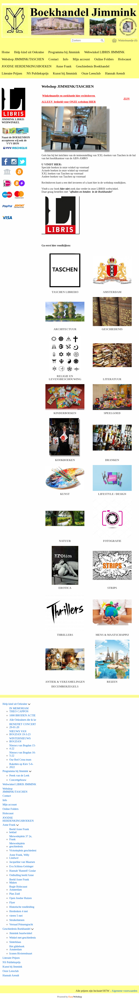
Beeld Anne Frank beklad (19, 831)
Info (65, 59)
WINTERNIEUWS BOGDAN (20, 740)
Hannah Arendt (115, 73)
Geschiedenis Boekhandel (92, 66)
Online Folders (104, 59)
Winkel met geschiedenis (22, 937)
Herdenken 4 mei (18, 911)
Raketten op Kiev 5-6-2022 (21, 765)
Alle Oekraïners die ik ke (22, 719)
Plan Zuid (14, 893)
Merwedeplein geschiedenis (17, 845)
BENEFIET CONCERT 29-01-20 (22, 726)
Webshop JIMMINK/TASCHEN (23, 59)
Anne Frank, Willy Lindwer (19, 856)
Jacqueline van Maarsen (22, 862)
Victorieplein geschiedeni (22, 850)
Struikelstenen (16, 920)
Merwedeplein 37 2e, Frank (20, 838)
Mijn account (81, 59)
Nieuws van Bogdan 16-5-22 (22, 754)
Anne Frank (64, 66)
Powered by (69, 996)
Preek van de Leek (19, 775)
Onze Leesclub (91, 73)
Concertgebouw (17, 779)
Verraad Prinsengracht (21, 924)
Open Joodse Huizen (20, 898)
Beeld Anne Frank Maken (19, 881)
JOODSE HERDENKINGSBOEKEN (27, 66)
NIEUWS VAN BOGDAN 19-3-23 (20, 733)
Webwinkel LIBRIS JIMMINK (104, 52)
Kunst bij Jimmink (65, 73)
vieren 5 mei (16, 915)
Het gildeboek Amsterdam (16, 948)
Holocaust (124, 59)
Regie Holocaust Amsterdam (18, 888)
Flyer (12, 902)
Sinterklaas (15, 942)
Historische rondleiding (21, 906)
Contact (53, 59)
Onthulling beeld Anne (21, 875)
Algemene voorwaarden (124, 990)
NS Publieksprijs (37, 73)
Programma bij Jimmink (64, 52)
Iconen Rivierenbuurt (20, 953)
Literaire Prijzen (12, 73)
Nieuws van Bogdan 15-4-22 (22, 747)
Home (6, 52)
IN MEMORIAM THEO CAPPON (18, 710)
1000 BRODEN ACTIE (22, 715)
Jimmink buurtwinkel (20, 933)
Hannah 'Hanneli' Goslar (22, 870)
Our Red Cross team (20, 759)
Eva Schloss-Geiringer (21, 866)
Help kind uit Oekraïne (29, 52)
